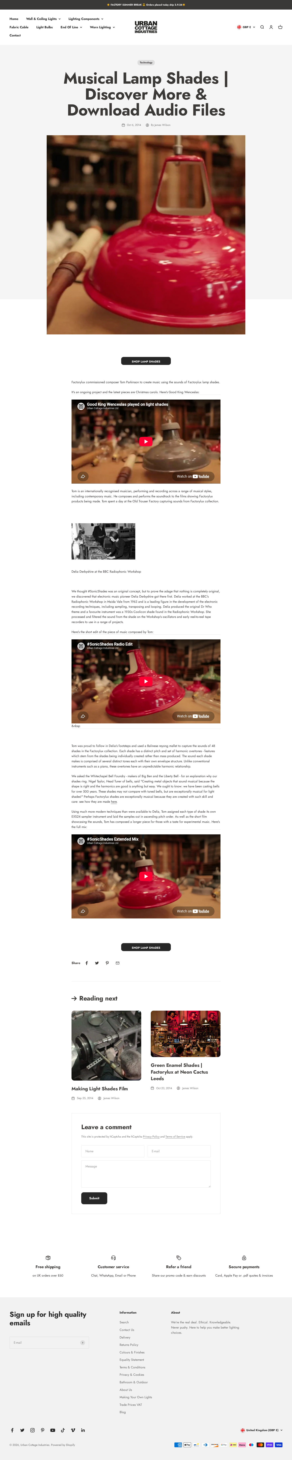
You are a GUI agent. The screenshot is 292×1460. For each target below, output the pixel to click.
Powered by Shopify (63, 1445)
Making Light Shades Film (100, 1088)
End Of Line (69, 27)
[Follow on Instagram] (32, 1430)
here (114, 801)
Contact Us (127, 1330)
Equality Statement (132, 1359)
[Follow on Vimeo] (73, 1430)
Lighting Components (84, 19)
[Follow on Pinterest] (42, 1430)
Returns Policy (129, 1344)
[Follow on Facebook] (12, 1430)
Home (14, 19)
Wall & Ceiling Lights (41, 19)
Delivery (125, 1337)
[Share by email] (118, 963)
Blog (123, 1412)
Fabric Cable (19, 27)
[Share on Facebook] (87, 963)
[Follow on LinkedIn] (83, 1430)
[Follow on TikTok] (63, 1430)
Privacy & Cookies (132, 1374)
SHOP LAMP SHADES (146, 362)
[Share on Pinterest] (107, 963)
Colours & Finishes (132, 1352)
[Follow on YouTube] (52, 1430)
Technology (146, 62)
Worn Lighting (100, 27)
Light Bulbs (44, 27)
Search (124, 1322)
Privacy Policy (151, 1137)
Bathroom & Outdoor (134, 1382)
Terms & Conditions (132, 1367)
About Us (126, 1389)
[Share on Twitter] (97, 963)
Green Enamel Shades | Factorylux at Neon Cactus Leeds (179, 1072)
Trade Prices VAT (131, 1404)
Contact (15, 35)
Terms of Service (175, 1137)
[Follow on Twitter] (22, 1430)
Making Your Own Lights (136, 1397)
